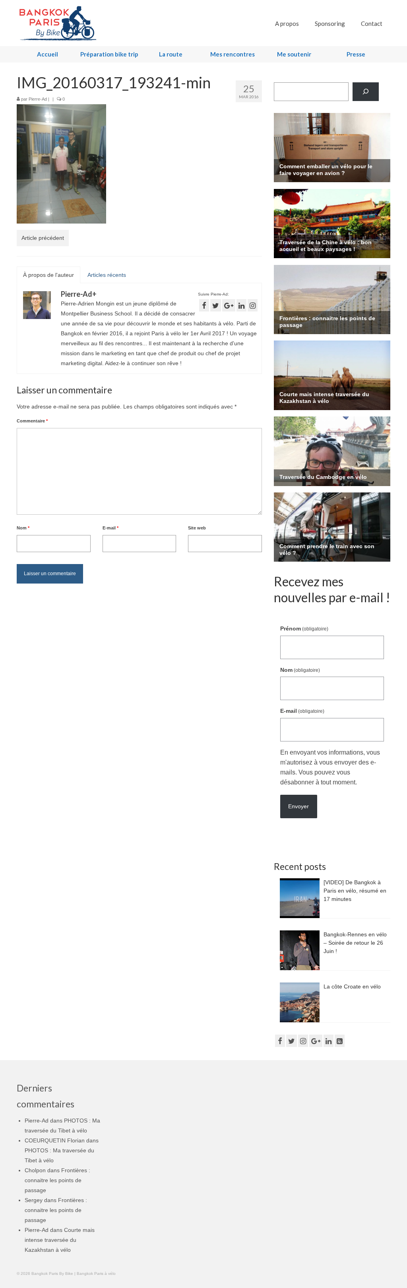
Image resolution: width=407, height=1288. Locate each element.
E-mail (110, 527)
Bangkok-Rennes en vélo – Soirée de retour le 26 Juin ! (355, 942)
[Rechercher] (365, 91)
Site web (197, 527)
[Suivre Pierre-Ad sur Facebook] (204, 305)
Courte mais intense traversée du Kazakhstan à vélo (60, 1240)
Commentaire (32, 420)
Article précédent (42, 238)
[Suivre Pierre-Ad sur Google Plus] (228, 305)
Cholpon (35, 1170)
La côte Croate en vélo (352, 986)
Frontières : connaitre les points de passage (57, 1180)
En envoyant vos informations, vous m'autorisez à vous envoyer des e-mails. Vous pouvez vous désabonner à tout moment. (330, 767)
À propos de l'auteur (48, 275)
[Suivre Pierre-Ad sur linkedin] (241, 305)
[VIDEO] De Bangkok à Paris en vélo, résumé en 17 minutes (355, 890)
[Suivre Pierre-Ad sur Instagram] (253, 305)
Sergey (34, 1200)
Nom (23, 527)
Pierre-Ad (38, 99)
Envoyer (298, 806)
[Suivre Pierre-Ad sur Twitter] (215, 305)
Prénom (304, 628)
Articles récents (106, 275)
